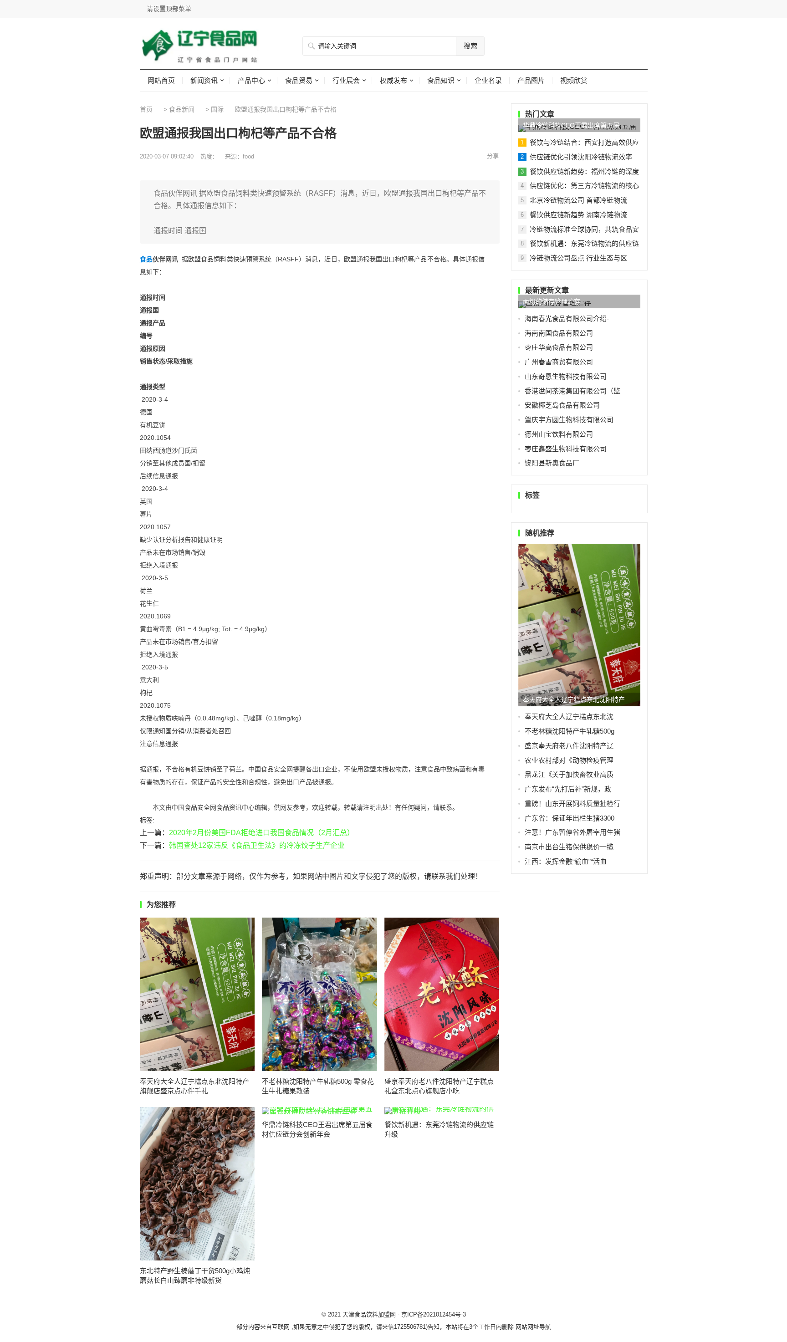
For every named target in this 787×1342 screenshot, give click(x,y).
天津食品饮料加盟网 (369, 1314)
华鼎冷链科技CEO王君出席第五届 (571, 125)
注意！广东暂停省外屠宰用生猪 (572, 832)
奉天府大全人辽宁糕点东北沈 (569, 716)
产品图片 (531, 80)
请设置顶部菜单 (169, 8)
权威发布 (393, 80)
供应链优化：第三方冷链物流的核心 (584, 185)
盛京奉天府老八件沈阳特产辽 (569, 746)
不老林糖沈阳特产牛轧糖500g (569, 731)
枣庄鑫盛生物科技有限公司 (566, 449)
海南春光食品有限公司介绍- (567, 318)
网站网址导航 (533, 1326)
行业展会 (346, 80)
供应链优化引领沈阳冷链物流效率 (581, 157)
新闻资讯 (204, 80)
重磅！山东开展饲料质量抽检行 (572, 803)
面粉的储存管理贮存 (551, 301)
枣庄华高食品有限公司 (559, 347)
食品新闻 (181, 109)
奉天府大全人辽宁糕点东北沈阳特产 (574, 699)
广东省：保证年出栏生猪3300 (569, 818)
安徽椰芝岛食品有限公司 (562, 405)
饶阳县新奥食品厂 (552, 463)
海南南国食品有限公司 (559, 333)
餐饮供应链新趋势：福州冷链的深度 (584, 171)
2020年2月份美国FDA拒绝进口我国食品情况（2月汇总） (261, 833)
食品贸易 (298, 80)
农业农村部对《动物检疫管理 (569, 760)
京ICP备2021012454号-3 (433, 1314)
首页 (146, 109)
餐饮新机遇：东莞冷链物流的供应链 (584, 243)
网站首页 (161, 80)
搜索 (470, 46)
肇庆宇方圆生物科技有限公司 (569, 420)
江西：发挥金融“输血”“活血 (566, 861)
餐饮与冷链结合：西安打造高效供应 (584, 142)
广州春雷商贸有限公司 (559, 362)
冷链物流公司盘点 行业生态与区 (578, 258)
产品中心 (251, 80)
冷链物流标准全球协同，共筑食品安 (584, 229)
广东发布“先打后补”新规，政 (568, 789)
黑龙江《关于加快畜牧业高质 (569, 774)
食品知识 (441, 80)
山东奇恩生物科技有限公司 (566, 376)
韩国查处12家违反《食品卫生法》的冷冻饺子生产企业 (257, 845)
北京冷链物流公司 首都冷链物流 (578, 200)
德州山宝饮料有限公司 (559, 434)
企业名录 (488, 80)
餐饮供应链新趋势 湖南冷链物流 (578, 215)
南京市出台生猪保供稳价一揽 (569, 847)
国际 (217, 109)
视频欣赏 (574, 80)
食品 (146, 259)
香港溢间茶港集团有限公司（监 (572, 391)
